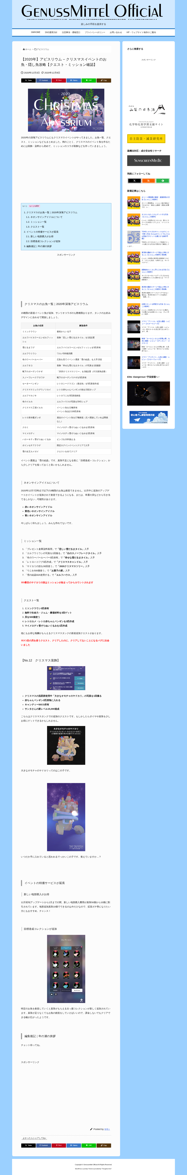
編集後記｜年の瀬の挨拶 (38, 246)
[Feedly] (162, 180)
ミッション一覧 (36, 222)
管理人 (107, 1129)
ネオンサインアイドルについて (44, 217)
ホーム (28, 49)
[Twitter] (134, 180)
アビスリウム (43, 49)
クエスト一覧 (35, 226)
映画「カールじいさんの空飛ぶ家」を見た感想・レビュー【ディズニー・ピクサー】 (156, 341)
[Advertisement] (66, 178)
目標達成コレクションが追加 (43, 241)
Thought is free (106, 1169)
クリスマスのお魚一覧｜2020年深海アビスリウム (50, 212)
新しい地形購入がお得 (39, 236)
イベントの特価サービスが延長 (41, 232)
